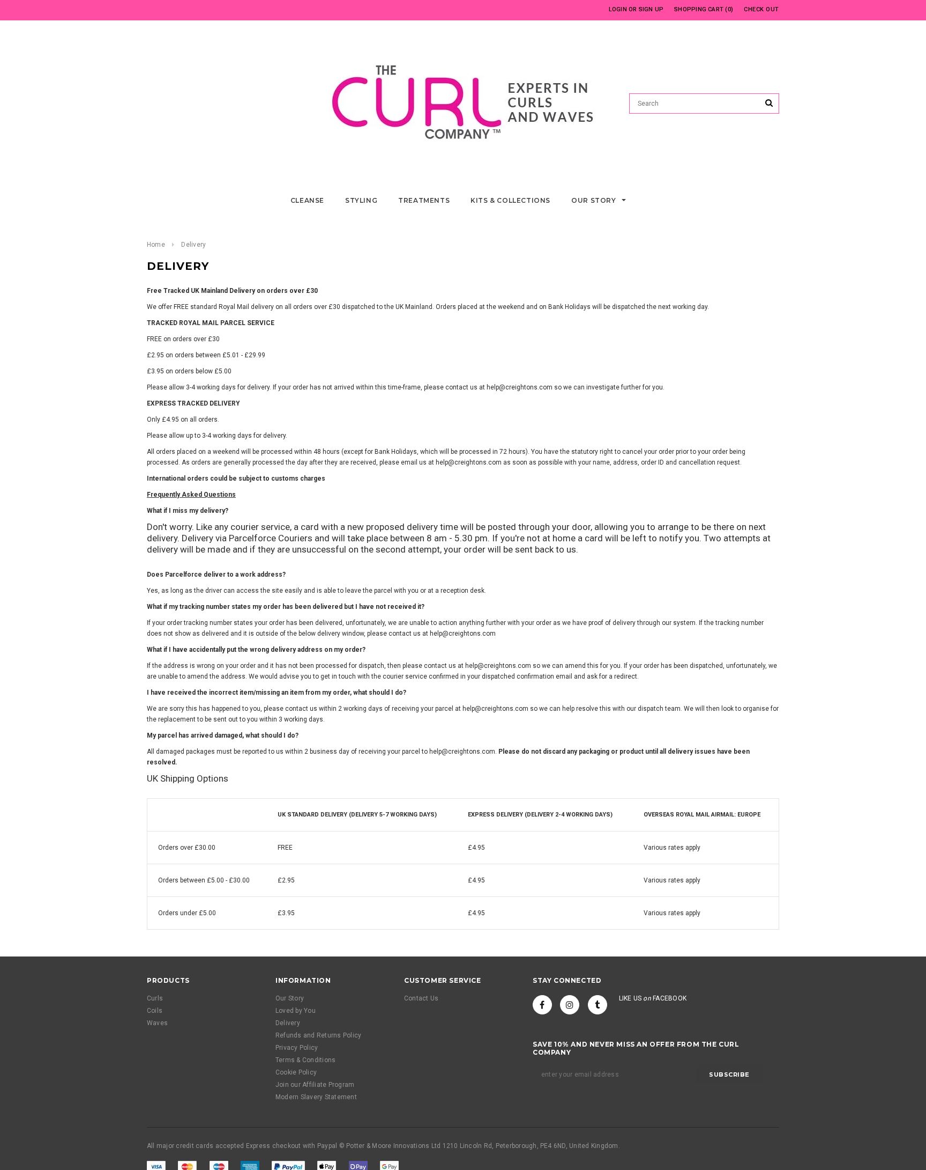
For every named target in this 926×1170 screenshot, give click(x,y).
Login (618, 9)
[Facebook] (542, 1004)
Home (156, 244)
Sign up (651, 9)
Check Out (761, 9)
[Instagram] (569, 1004)
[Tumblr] (597, 1004)
